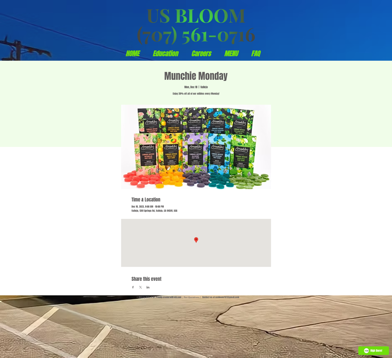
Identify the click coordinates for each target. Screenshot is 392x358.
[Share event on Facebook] (133, 287)
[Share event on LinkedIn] (148, 287)
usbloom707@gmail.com (227, 297)
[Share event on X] (140, 287)
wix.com (177, 297)
